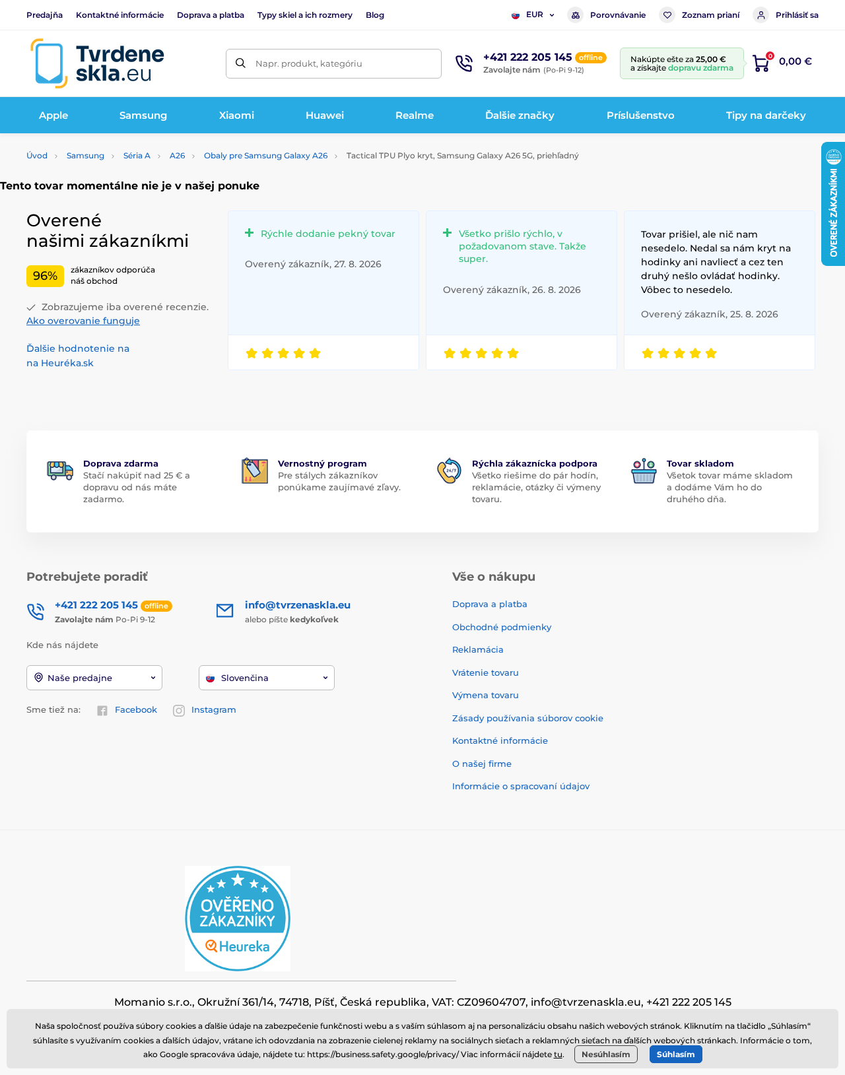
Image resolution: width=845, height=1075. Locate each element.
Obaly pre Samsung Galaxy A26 (265, 155)
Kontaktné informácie (120, 15)
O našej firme (482, 763)
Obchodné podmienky (501, 627)
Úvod (37, 155)
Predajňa (44, 15)
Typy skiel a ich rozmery (305, 15)
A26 (177, 155)
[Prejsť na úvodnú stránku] (97, 63)
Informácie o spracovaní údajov (521, 786)
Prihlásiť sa (797, 15)
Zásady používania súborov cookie (527, 718)
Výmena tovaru (485, 695)
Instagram (213, 709)
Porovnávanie (618, 15)
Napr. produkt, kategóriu (308, 63)
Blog (375, 15)
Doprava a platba (210, 15)
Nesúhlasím (606, 1054)
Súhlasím (676, 1054)
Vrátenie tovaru (485, 672)
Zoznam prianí (710, 15)
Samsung (85, 155)
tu (558, 1054)
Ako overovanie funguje (83, 321)
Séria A (137, 155)
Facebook (136, 709)
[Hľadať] (240, 64)
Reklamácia (478, 649)
